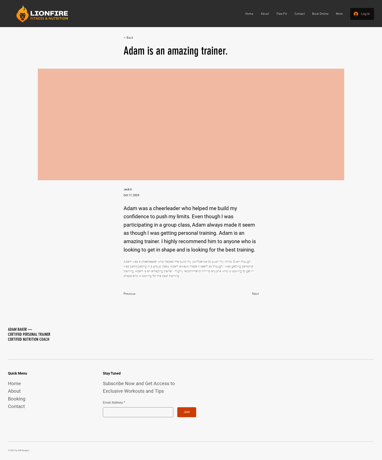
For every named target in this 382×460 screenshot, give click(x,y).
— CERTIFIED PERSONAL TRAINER (29, 332)
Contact (16, 406)
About (14, 391)
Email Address (113, 402)
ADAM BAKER (17, 329)
